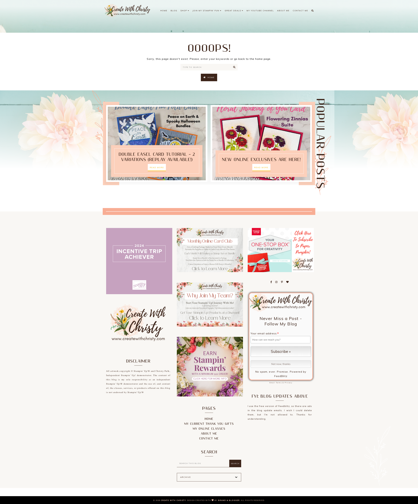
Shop (184, 10)
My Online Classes (209, 428)
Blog (174, 10)
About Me (283, 10)
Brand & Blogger (229, 500)
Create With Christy (173, 500)
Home (163, 10)
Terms (279, 383)
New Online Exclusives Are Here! (261, 159)
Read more (157, 167)
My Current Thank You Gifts (209, 424)
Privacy (288, 383)
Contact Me (300, 10)
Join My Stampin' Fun (206, 10)
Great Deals (233, 10)
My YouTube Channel (260, 10)
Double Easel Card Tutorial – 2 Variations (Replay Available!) (157, 157)
